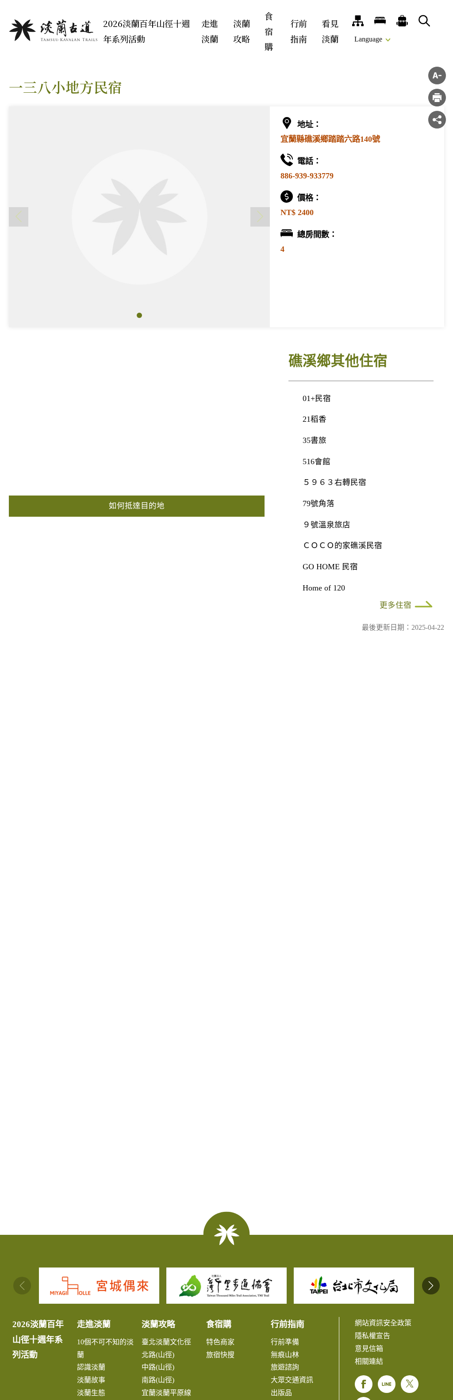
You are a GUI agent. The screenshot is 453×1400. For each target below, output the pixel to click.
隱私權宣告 (372, 1335)
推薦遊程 (402, 20)
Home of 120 (324, 587)
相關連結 (369, 1361)
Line (386, 1384)
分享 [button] (437, 119)
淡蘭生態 (91, 1392)
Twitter (409, 1384)
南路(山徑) (158, 1380)
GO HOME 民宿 (330, 566)
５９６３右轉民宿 (334, 482)
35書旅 (314, 440)
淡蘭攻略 (241, 31)
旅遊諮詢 (285, 1367)
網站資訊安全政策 (383, 1323)
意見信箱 (369, 1348)
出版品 (281, 1392)
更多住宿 (395, 605)
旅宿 (380, 20)
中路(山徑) (158, 1367)
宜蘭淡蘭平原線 (166, 1392)
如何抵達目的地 (137, 505)
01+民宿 (317, 398)
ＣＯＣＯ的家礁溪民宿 (342, 545)
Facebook (363, 1384)
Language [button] (368, 39)
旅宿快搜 (220, 1354)
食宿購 (269, 31)
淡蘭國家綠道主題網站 (53, 30)
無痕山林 (285, 1354)
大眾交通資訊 (292, 1380)
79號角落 (318, 503)
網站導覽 (358, 20)
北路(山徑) (158, 1354)
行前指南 (298, 31)
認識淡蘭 (91, 1367)
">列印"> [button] (437, 97)
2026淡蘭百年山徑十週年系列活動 (146, 31)
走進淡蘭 (209, 31)
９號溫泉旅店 (326, 524)
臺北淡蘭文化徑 (166, 1342)
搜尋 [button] (424, 20)
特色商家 (220, 1342)
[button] (139, 315)
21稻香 (314, 419)
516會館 (316, 461)
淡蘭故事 (91, 1380)
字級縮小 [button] (437, 75)
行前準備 (285, 1342)
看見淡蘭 (330, 31)
